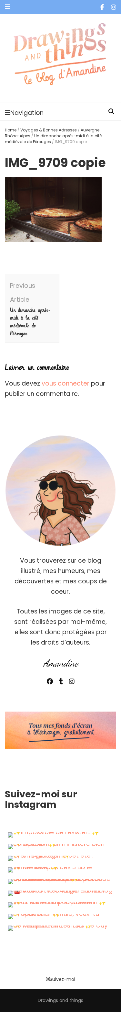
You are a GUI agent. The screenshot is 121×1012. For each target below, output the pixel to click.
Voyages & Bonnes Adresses (48, 130)
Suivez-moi (62, 979)
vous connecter (65, 383)
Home (10, 130)
